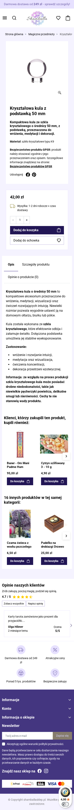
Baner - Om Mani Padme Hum (18, 465)
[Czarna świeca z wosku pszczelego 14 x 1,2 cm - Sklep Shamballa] (20, 524)
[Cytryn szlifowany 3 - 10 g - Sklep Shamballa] (54, 444)
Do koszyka (17, 481)
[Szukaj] (14, 18)
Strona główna (14, 34)
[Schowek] (58, 18)
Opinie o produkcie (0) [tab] (23, 277)
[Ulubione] (31, 432)
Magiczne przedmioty (41, 34)
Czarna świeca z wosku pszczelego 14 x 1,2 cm (19, 546)
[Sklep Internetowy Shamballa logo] (37, 17)
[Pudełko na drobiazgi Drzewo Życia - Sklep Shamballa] (54, 524)
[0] (68, 18)
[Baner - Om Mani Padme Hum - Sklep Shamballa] (20, 444)
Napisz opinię (35, 603)
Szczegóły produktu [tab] (36, 264)
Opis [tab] (11, 264)
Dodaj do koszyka (25, 230)
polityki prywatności (51, 744)
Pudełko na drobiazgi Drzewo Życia (52, 546)
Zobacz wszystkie (14, 603)
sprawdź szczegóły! (57, 4)
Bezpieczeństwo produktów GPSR (31, 166)
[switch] (65, 804)
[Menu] (4, 18)
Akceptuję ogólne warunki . (35, 744)
